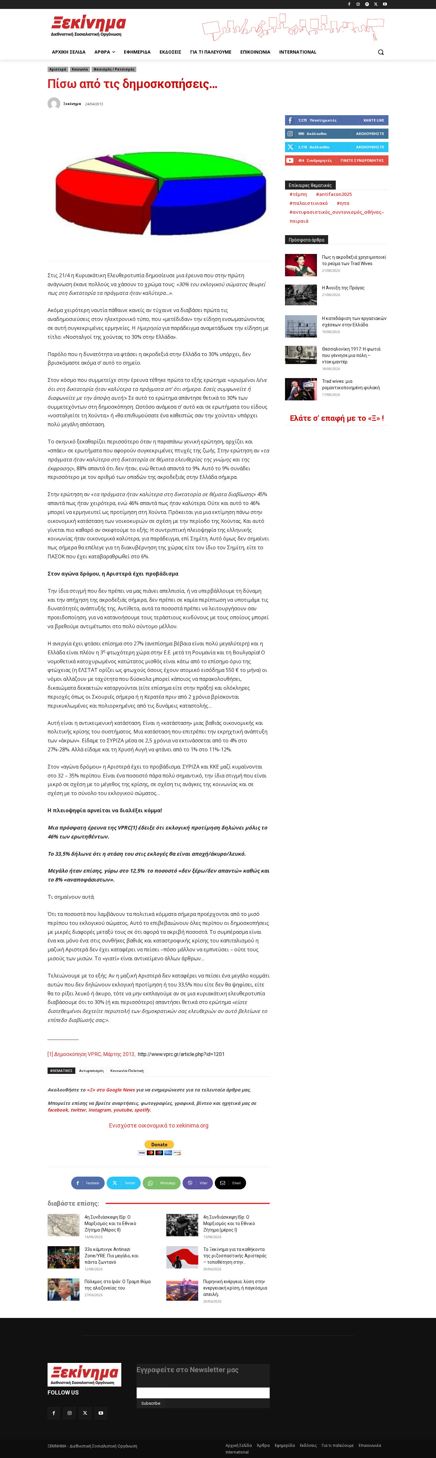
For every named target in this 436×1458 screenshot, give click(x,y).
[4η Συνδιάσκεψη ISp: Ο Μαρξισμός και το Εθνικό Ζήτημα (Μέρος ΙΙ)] (63, 1225)
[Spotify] (367, 4)
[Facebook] (349, 4)
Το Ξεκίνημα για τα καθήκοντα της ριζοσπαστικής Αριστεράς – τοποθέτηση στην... (235, 1256)
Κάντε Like (374, 120)
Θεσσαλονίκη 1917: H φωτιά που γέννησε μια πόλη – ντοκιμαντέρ (351, 355)
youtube (122, 1110)
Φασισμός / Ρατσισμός (114, 69)
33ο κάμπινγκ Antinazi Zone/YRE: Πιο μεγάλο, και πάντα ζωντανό (112, 1256)
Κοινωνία (80, 69)
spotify (142, 1110)
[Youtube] (384, 4)
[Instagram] (358, 4)
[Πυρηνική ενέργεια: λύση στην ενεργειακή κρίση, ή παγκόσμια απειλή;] (182, 1289)
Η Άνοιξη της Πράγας (343, 287)
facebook (58, 1110)
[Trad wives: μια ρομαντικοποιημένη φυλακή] (301, 389)
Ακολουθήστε (370, 133)
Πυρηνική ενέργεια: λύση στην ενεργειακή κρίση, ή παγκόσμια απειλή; (235, 1288)
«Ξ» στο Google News (111, 1090)
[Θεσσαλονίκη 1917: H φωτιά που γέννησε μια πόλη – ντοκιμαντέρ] (301, 355)
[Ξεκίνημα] (55, 103)
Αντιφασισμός (91, 1070)
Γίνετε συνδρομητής (362, 160)
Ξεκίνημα (72, 103)
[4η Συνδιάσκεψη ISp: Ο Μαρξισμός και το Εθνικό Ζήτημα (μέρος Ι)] (182, 1225)
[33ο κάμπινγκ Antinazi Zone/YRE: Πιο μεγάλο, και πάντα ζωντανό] (63, 1257)
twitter (78, 1110)
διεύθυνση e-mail (154, 1384)
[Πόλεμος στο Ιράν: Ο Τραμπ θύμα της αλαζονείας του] (63, 1289)
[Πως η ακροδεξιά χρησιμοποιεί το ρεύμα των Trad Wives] (301, 265)
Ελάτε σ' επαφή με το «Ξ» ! (337, 418)
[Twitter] (376, 4)
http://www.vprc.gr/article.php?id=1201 (181, 1054)
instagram (99, 1110)
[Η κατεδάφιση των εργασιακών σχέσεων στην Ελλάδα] (301, 326)
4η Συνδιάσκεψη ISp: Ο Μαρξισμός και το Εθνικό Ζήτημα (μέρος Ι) (229, 1223)
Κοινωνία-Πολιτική (127, 1070)
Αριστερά (57, 69)
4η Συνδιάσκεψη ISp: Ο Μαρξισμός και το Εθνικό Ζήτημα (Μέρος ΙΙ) (110, 1223)
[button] (380, 52)
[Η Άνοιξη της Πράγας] (301, 295)
